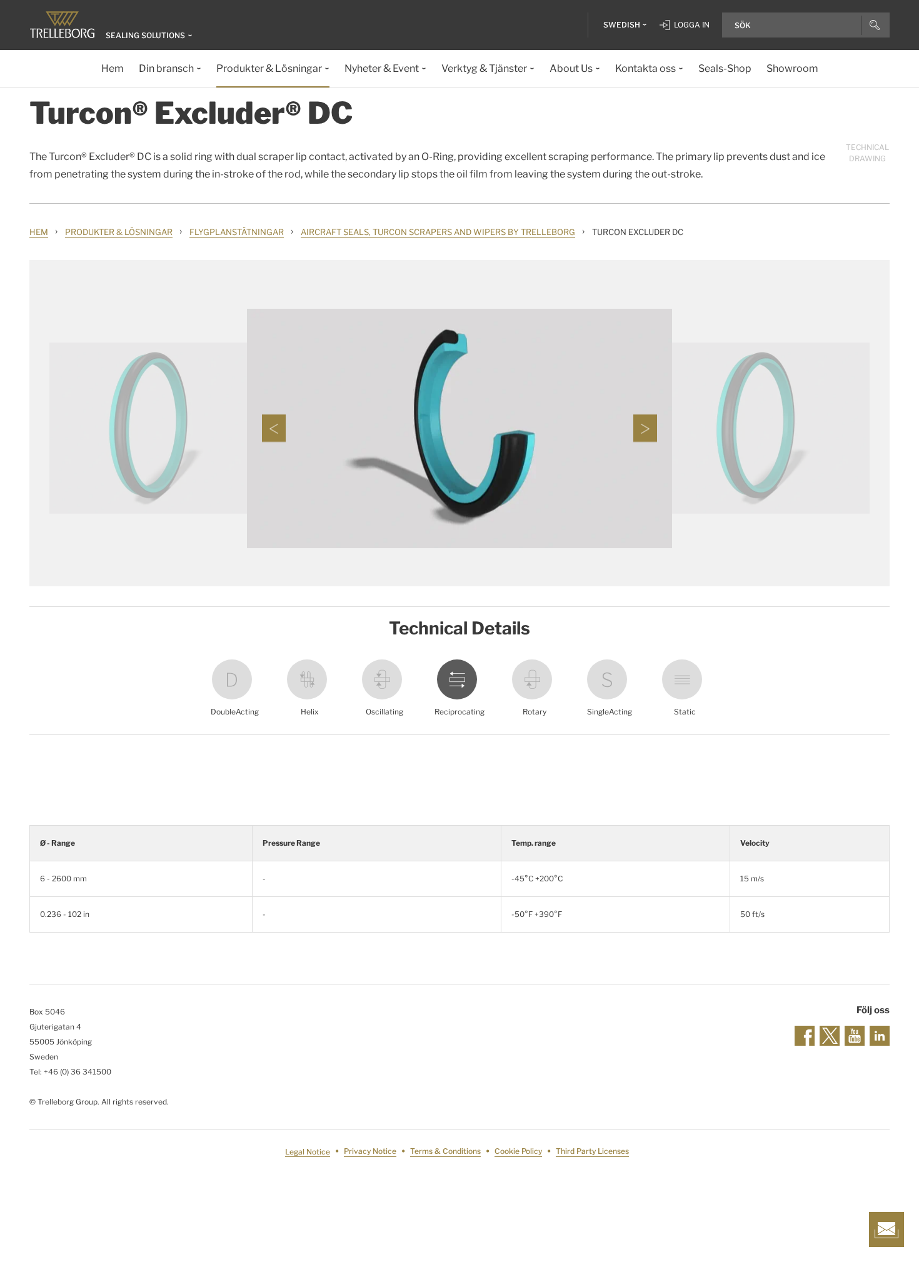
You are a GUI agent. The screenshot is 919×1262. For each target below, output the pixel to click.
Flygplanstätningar (236, 232)
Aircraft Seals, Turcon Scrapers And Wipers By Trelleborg (438, 232)
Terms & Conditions (445, 1151)
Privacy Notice (370, 1151)
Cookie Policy (518, 1151)
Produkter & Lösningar (119, 232)
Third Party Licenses (592, 1151)
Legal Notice (307, 1151)
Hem (38, 232)
